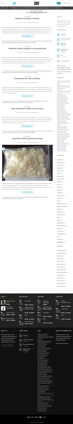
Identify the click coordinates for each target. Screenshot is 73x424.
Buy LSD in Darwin (61, 105)
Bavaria (15, 131)
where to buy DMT (41, 410)
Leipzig (27, 102)
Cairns (58, 114)
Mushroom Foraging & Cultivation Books (44, 384)
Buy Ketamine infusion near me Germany (25, 101)
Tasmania (49, 405)
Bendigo (59, 168)
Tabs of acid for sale (42, 405)
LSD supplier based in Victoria (63, 136)
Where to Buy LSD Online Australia (64, 72)
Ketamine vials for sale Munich (20, 132)
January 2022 (60, 267)
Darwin (59, 181)
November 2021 (61, 272)
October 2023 (60, 253)
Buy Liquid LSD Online (42, 362)
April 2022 (59, 258)
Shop (6, 7)
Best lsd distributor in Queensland (61, 89)
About (52, 7)
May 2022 (59, 256)
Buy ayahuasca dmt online (43, 353)
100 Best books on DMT (42, 334)
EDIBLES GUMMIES (66, 38)
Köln (31, 42)
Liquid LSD (63, 34)
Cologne (63, 114)
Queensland (63, 145)
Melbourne (59, 138)
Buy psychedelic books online (44, 371)
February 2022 (60, 264)
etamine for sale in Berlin (14, 102)
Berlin (58, 83)
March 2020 (60, 280)
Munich (58, 141)
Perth (58, 145)
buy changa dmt (41, 357)
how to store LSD (41, 378)
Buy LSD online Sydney (61, 112)
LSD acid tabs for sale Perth (62, 129)
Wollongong (60, 242)
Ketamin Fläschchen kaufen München (41, 41)
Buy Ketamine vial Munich (39, 101)
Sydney (63, 148)
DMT (58, 184)
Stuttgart (34, 42)
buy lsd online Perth (61, 109)
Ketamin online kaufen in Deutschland (27, 48)
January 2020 (60, 286)
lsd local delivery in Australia (63, 134)
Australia (27, 16)
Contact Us (58, 7)
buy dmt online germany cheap (27, 138)
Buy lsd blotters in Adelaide (62, 102)
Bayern (15, 71)
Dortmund (19, 41)
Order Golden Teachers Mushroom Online (45, 394)
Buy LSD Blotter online (42, 364)
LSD (62, 55)
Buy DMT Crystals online (43, 360)
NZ (47, 386)
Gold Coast (60, 195)
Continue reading (27, 36)
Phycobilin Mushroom (63, 44)
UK (38, 408)
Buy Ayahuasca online (42, 355)
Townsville (59, 150)
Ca (51, 371)
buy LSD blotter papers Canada (44, 367)
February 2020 (60, 283)
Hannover (31, 41)
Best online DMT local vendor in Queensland (63, 93)
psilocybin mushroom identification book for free (45, 400)
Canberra (59, 176)
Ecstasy (59, 187)
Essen (28, 41)
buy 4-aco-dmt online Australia (44, 348)
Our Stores (36, 420)
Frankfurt (63, 119)
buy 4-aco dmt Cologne (62, 100)
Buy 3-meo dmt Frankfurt (62, 98)
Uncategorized (60, 234)
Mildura (64, 138)
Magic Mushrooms (44, 7)
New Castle (60, 214)
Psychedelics (14, 7)
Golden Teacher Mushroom (64, 50)
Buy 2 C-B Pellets (41, 346)
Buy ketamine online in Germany (27, 108)
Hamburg (68, 119)
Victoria (64, 150)
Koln (25, 102)
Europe (58, 190)
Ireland (47, 378)
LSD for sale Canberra (61, 131)
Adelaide (59, 81)
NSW (63, 141)
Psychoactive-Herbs (25, 7)
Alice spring (60, 162)
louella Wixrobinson (33, 22)
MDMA (59, 209)
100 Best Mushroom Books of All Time (45, 337)
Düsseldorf (24, 41)
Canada (39, 374)
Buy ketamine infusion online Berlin (28, 131)
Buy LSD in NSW (60, 107)
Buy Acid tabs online (42, 350)
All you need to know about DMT (44, 341)
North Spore (40, 386)
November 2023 (61, 250)
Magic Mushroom (61, 203)
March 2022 (60, 261)
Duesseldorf (4, 198)
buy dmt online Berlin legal (26, 197)
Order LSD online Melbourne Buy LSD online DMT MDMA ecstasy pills (63, 67)
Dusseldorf (4, 102)
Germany (59, 192)
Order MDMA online (42, 397)
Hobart (64, 121)
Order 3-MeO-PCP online (43, 389)
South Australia (60, 225)
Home (2, 7)
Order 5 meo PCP (41, 391)
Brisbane (63, 95)
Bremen (15, 41)
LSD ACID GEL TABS (42, 381)
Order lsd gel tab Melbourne (63, 143)
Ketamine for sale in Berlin (27, 78)
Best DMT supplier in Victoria (63, 86)
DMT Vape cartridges (42, 376)
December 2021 (61, 269)
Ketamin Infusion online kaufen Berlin (9, 72)
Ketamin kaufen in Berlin (27, 18)
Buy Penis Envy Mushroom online (44, 369)
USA (58, 236)
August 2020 (60, 275)
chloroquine (60, 179)
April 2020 (59, 278)
